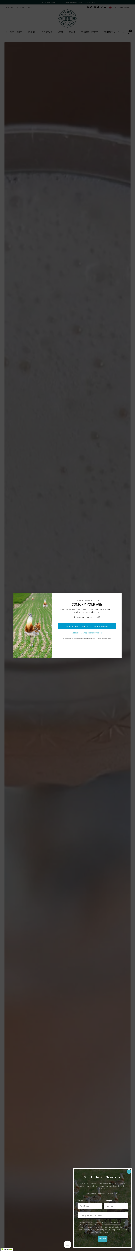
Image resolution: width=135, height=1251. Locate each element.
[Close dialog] (129, 1171)
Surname (107, 1200)
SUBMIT (102, 1238)
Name (80, 1200)
